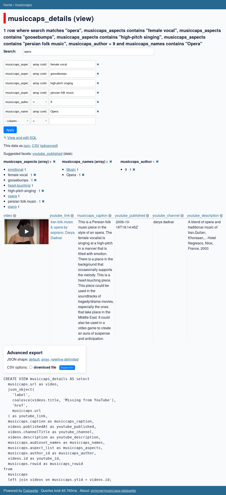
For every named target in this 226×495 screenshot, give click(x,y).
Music (71, 169)
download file (44, 367)
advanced (49, 145)
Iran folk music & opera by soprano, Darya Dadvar (63, 229)
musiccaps (23, 4)
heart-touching (19, 185)
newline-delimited (65, 359)
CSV (35, 145)
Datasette (30, 490)
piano (12, 206)
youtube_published (47, 153)
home (8, 4)
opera (12, 195)
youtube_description (203, 215)
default (34, 359)
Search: (10, 51)
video (8, 215)
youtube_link (60, 215)
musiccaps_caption (92, 215)
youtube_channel (166, 215)
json (27, 145)
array (45, 359)
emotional (15, 169)
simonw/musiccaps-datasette (113, 490)
